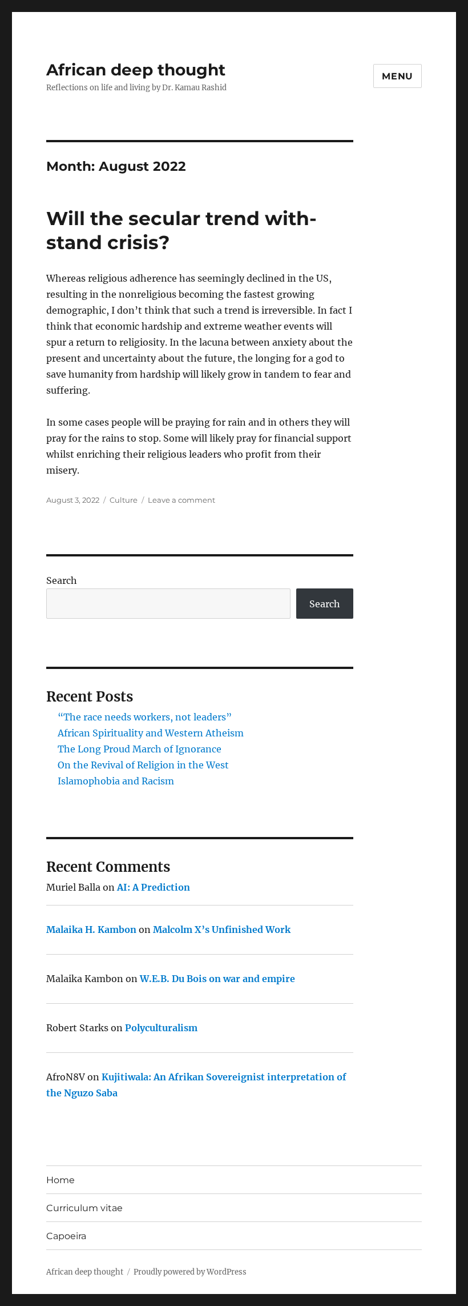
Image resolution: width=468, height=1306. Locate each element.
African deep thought (135, 69)
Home (60, 1180)
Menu (397, 76)
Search (61, 580)
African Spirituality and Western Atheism (151, 733)
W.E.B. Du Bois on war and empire (217, 978)
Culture (124, 499)
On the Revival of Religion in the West (143, 765)
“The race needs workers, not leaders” (145, 717)
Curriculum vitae (84, 1208)
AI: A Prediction (153, 887)
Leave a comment (181, 499)
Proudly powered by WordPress (190, 1272)
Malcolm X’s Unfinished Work (222, 929)
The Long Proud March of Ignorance (139, 749)
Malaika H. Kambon (91, 929)
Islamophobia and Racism (116, 781)
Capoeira (66, 1236)
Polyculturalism (161, 1027)
